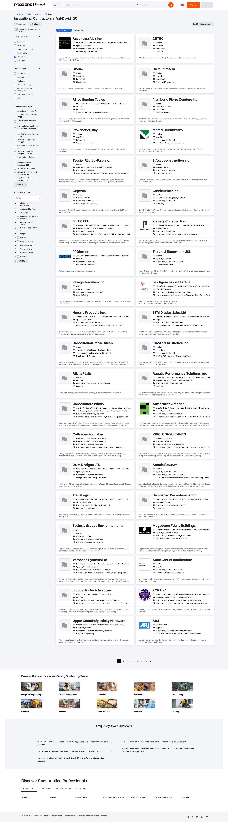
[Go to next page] (150, 661)
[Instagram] (202, 817)
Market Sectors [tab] (45, 789)
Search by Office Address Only (28, 30)
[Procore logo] (23, 4)
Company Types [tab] (29, 789)
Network (40, 4)
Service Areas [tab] (81, 789)
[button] (15, 41)
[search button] (171, 5)
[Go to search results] (38, 197)
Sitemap (104, 816)
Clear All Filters (79, 30)
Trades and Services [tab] (63, 789)
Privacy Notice (57, 816)
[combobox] (154, 5)
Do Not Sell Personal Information (88, 816)
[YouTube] (207, 817)
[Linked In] (188, 817)
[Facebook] (192, 817)
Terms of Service (70, 816)
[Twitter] (197, 817)
